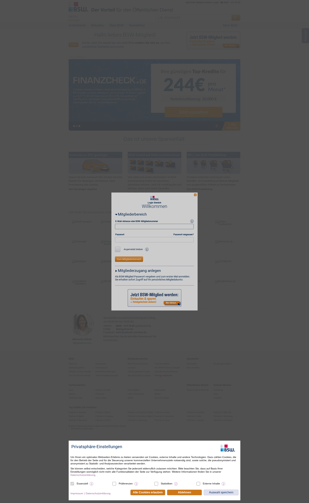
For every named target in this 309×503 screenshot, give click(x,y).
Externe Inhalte (211, 483)
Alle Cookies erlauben (148, 492)
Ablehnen (184, 492)
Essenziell (82, 483)
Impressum (76, 493)
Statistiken (166, 483)
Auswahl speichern (221, 492)
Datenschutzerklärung (82, 475)
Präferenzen (126, 483)
